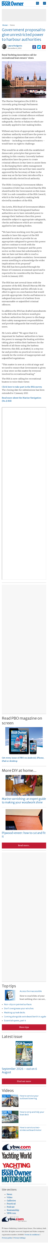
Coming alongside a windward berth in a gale (25, 1016)
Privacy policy (7, 1238)
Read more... (24, 845)
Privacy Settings (20, 1238)
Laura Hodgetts (15, 45)
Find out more (24, 1081)
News (12, 25)
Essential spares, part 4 (15, 1020)
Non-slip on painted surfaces (18, 1004)
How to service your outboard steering (29, 1097)
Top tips (9, 986)
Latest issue (12, 1036)
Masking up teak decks (14, 1012)
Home (5, 25)
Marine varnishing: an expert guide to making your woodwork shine (24, 800)
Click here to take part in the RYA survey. (22, 387)
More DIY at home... (19, 770)
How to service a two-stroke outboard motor (30, 1128)
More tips (24, 1027)
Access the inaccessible (31, 991)
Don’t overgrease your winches (19, 1008)
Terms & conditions (31, 1235)
